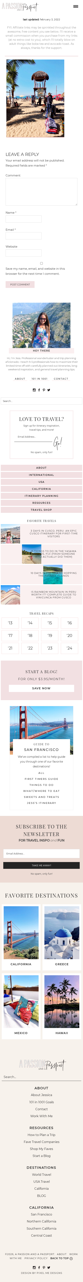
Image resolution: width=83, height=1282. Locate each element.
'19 (49, 635)
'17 (10, 635)
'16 (69, 623)
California (41, 488)
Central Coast (41, 1235)
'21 (10, 648)
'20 (69, 635)
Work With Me (41, 1116)
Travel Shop (41, 509)
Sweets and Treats (41, 796)
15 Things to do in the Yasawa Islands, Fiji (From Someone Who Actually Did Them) (53, 554)
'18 (30, 635)
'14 (30, 623)
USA (42, 481)
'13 (10, 623)
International (41, 474)
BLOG (41, 1196)
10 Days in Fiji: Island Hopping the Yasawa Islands (54, 574)
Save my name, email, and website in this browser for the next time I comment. (35, 271)
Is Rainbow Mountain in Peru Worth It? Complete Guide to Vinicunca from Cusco (53, 594)
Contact (61, 378)
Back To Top (59, 1258)
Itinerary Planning (41, 495)
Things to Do (42, 784)
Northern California (41, 1221)
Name (11, 212)
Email (11, 230)
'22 (30, 648)
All (41, 772)
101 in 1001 (39, 378)
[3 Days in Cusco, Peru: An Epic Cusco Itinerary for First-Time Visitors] (11, 534)
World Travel (41, 1175)
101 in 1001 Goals (41, 1102)
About (20, 378)
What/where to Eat (41, 790)
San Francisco (41, 1214)
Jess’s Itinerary (41, 802)
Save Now (41, 688)
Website (11, 246)
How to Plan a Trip (41, 1135)
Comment (13, 175)
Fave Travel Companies (41, 1142)
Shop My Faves (41, 1149)
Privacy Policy (36, 1258)
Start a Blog (42, 1156)
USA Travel (41, 1182)
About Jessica (41, 1095)
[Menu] (75, 6)
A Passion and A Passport (19, 6)
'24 (69, 648)
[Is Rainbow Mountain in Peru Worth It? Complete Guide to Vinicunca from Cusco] (11, 595)
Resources (41, 502)
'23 (49, 648)
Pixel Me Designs (49, 1273)
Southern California (41, 1228)
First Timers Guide (41, 778)
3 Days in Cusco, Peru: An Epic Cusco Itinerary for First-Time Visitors (54, 533)
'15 (49, 623)
